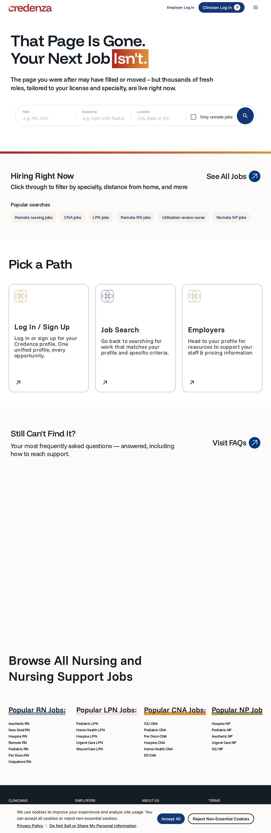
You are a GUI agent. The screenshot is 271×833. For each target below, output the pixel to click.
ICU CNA (151, 723)
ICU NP (217, 749)
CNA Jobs (187, 709)
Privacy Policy (30, 825)
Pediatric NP (222, 730)
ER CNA (150, 755)
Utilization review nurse (183, 217)
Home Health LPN (90, 730)
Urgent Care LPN (89, 742)
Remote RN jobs (136, 217)
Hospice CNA (154, 742)
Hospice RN (17, 736)
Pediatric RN (18, 749)
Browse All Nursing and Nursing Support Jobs (75, 668)
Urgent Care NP (224, 742)
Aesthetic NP (222, 736)
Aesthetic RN (18, 723)
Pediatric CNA (155, 730)
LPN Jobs (119, 709)
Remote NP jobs (231, 217)
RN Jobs (50, 709)
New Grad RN (19, 730)
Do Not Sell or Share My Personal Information (92, 825)
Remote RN (17, 742)
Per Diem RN (18, 755)
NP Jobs (252, 709)
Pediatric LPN (87, 723)
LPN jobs (101, 217)
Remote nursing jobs (33, 217)
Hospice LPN (86, 736)
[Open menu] (256, 7)
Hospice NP (221, 723)
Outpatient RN (19, 761)
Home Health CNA (158, 749)
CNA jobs (72, 217)
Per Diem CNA (155, 736)
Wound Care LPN (89, 749)
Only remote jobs (216, 116)
